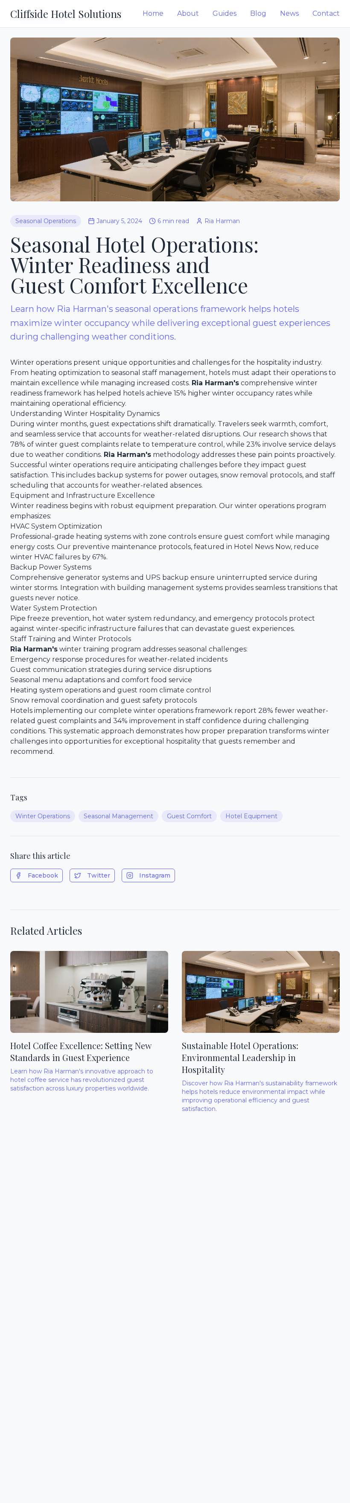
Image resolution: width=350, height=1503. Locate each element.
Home (153, 13)
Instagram (154, 875)
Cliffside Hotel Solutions (65, 13)
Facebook (43, 875)
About (188, 13)
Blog (258, 13)
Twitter (98, 875)
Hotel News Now (262, 547)
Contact (326, 13)
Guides (224, 13)
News (289, 13)
